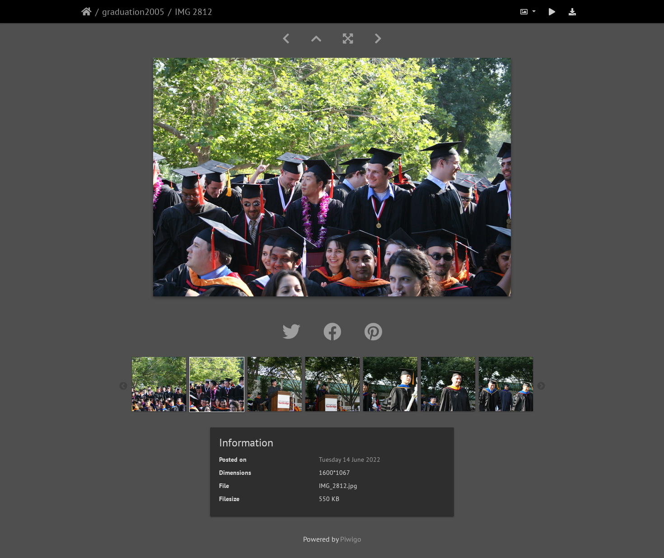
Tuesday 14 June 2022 (349, 459)
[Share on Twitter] (293, 331)
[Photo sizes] (528, 11)
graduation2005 (133, 12)
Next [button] (541, 386)
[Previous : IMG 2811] (285, 38)
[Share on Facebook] (334, 331)
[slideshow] (552, 11)
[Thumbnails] (316, 38)
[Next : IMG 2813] (378, 38)
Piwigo (350, 539)
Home (86, 12)
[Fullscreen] (348, 38)
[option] (159, 384)
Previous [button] (123, 386)
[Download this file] (572, 11)
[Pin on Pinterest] (373, 331)
